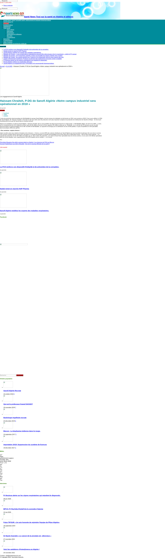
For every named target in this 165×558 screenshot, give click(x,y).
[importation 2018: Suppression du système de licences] (8, 441)
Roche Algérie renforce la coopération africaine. (17, 62)
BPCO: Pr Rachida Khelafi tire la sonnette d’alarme (23, 509)
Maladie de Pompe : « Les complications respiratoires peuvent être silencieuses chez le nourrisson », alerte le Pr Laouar (39, 54)
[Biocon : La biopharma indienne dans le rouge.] (8, 428)
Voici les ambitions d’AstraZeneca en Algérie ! (21, 549)
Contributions (11, 37)
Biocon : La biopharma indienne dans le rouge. (21, 431)
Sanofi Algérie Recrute (12, 391)
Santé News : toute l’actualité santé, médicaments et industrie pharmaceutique (27, 20)
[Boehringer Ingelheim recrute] (8, 414)
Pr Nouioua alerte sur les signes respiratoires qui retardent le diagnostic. (25, 60)
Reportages (10, 32)
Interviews (10, 31)
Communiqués (7, 40)
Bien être (9, 36)
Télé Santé (6, 28)
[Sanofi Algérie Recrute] (8, 387)
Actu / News (10, 29)
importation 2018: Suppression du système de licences (25, 444)
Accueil (2, 66)
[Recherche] (0, 1)
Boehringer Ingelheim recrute (14, 418)
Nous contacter (8, 5)
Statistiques (7, 26)
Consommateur (8, 25)
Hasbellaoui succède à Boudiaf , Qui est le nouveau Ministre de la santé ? (25, 144)
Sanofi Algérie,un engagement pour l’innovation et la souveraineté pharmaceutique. (28, 63)
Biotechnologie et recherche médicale (14, 43)
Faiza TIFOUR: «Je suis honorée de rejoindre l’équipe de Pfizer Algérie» (31, 522)
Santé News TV (8, 22)
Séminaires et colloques (14, 34)
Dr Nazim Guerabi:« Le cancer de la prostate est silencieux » (27, 536)
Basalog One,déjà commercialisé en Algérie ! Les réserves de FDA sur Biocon (27, 142)
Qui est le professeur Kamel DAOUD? (18, 404)
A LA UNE (9, 66)
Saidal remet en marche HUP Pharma (14, 51)
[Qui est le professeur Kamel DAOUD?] (8, 401)
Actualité (6, 23)
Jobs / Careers (7, 42)
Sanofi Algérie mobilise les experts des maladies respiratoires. (22, 52)
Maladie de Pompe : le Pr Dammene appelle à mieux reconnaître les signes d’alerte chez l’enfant (32, 55)
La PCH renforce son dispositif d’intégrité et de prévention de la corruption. (26, 49)
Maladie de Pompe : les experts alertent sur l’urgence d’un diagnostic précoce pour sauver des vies (33, 57)
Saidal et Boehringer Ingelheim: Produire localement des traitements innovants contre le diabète (32, 58)
